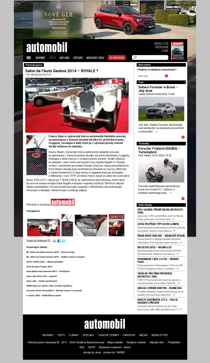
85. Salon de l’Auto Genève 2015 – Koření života (50, 252)
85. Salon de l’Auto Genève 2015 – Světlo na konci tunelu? (55, 257)
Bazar (143, 335)
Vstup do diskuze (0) (38, 240)
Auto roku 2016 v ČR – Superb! (41, 276)
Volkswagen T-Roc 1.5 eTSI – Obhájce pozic (158, 260)
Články (74, 335)
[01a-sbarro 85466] (44, 235)
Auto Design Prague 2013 (39, 266)
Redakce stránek (136, 342)
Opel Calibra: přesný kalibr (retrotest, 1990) (160, 211)
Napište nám (157, 342)
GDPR (91, 347)
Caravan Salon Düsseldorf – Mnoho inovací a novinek (54, 290)
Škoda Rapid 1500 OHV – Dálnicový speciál (161, 235)
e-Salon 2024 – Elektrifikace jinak (43, 295)
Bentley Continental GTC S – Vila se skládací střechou (157, 301)
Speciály (78, 58)
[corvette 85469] (116, 235)
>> (157, 131)
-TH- (28, 74)
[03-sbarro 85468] (91, 235)
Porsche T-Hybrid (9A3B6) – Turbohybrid (159, 150)
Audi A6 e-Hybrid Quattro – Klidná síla (159, 288)
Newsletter (161, 43)
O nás (165, 51)
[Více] (183, 137)
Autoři (127, 347)
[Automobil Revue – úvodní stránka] (51, 65)
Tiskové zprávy (108, 335)
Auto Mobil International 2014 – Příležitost (48, 271)
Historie (65, 58)
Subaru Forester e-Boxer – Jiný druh (158, 89)
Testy (52, 58)
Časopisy (129, 335)
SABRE (121, 352)
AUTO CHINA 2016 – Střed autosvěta (44, 262)
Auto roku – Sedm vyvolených (41, 281)
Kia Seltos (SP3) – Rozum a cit (154, 247)
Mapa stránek (115, 342)
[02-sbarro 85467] (68, 235)
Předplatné (161, 47)
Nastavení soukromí (110, 347)
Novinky (40, 58)
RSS (81, 347)
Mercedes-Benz (95, 58)
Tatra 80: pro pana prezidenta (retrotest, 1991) (154, 274)
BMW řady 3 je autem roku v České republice (49, 286)
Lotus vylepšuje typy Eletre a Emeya (158, 224)
